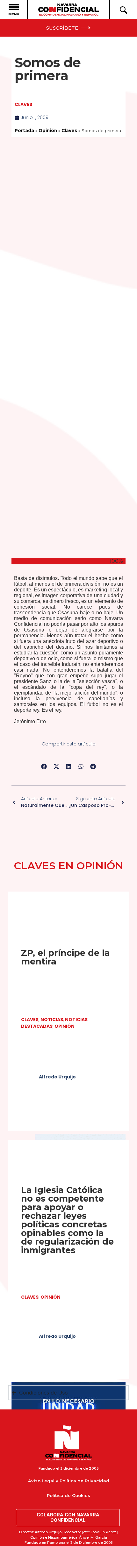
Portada (24, 130)
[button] (44, 766)
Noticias (51, 1019)
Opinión (48, 130)
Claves (23, 104)
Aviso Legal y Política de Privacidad (68, 1480)
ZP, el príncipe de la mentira (65, 957)
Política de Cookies (68, 1495)
